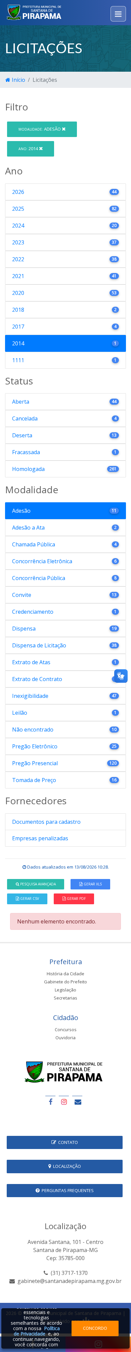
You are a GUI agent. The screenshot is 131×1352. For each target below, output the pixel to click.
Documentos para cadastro (46, 821)
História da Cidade (65, 974)
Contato (67, 1142)
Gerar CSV (29, 898)
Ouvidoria (65, 1038)
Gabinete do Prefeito (65, 982)
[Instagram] (64, 1102)
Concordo (95, 1328)
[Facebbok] (50, 1102)
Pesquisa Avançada (37, 884)
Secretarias (65, 998)
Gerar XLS (92, 884)
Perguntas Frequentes (67, 1190)
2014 (28, 148)
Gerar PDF (76, 898)
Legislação (65, 990)
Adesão (40, 129)
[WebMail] (77, 1102)
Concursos (66, 1029)
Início (17, 79)
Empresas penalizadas (40, 838)
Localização (66, 1166)
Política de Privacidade (37, 1331)
